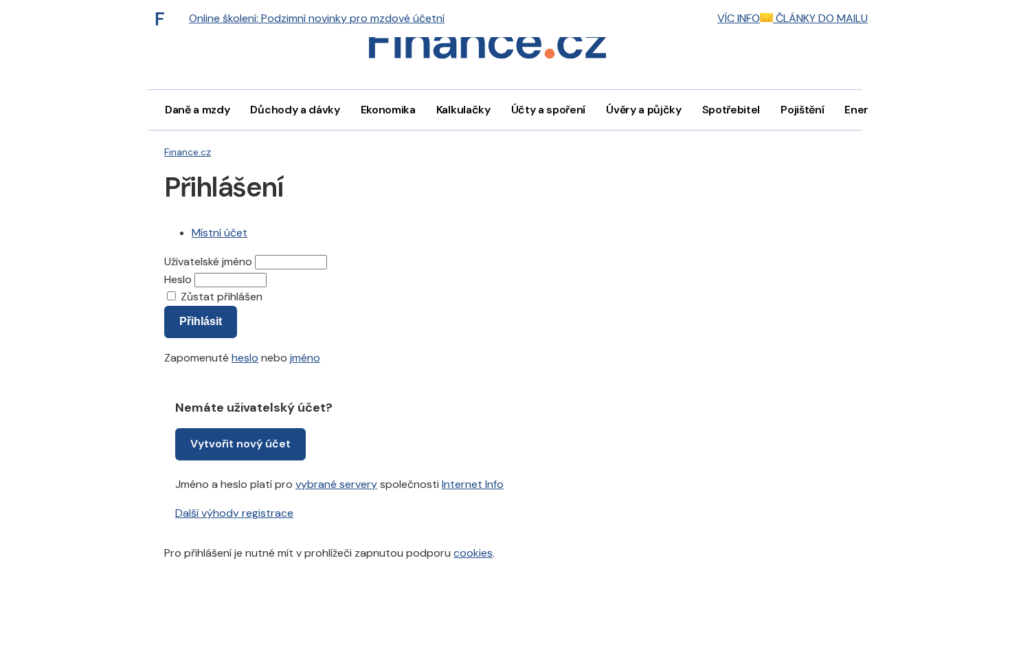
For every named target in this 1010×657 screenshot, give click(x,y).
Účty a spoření (548, 109)
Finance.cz (187, 152)
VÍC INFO (738, 18)
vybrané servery (336, 484)
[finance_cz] (163, 18)
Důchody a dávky (294, 109)
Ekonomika (388, 109)
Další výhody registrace (234, 513)
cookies (473, 553)
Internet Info (473, 484)
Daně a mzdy (197, 109)
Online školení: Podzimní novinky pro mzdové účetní (317, 18)
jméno (305, 357)
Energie (864, 109)
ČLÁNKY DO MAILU (820, 18)
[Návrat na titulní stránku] (487, 45)
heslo (245, 357)
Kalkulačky (463, 109)
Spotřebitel (731, 109)
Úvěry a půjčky (644, 109)
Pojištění (802, 109)
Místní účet (219, 232)
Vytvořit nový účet (240, 443)
